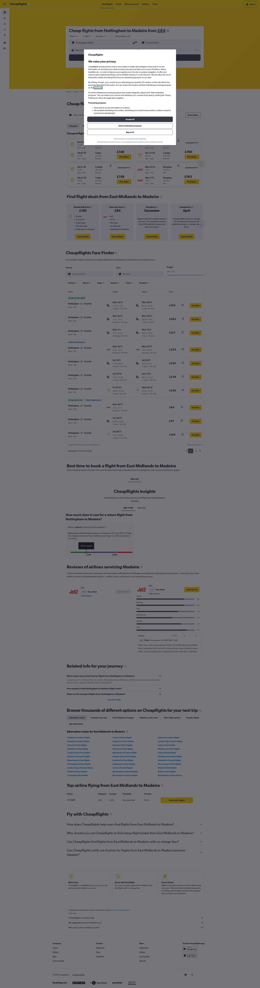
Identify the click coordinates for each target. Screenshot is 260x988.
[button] (130, 119)
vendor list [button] (98, 88)
